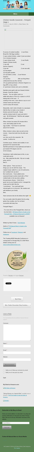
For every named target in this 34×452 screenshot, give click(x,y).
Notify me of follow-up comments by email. (17, 370)
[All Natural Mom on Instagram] (5, 440)
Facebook (14, 232)
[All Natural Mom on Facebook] (3, 440)
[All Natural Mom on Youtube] (4, 440)
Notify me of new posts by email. (14, 372)
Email (5, 350)
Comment (5, 323)
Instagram (6, 234)
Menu (15, 14)
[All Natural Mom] (17, 4)
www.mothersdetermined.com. (12, 244)
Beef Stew (17, 299)
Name (5, 343)
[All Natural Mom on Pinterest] (6, 440)
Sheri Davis (22, 24)
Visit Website (21, 222)
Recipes (11, 275)
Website (5, 357)
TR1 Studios (17, 448)
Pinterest (20, 232)
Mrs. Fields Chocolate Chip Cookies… (18, 305)
